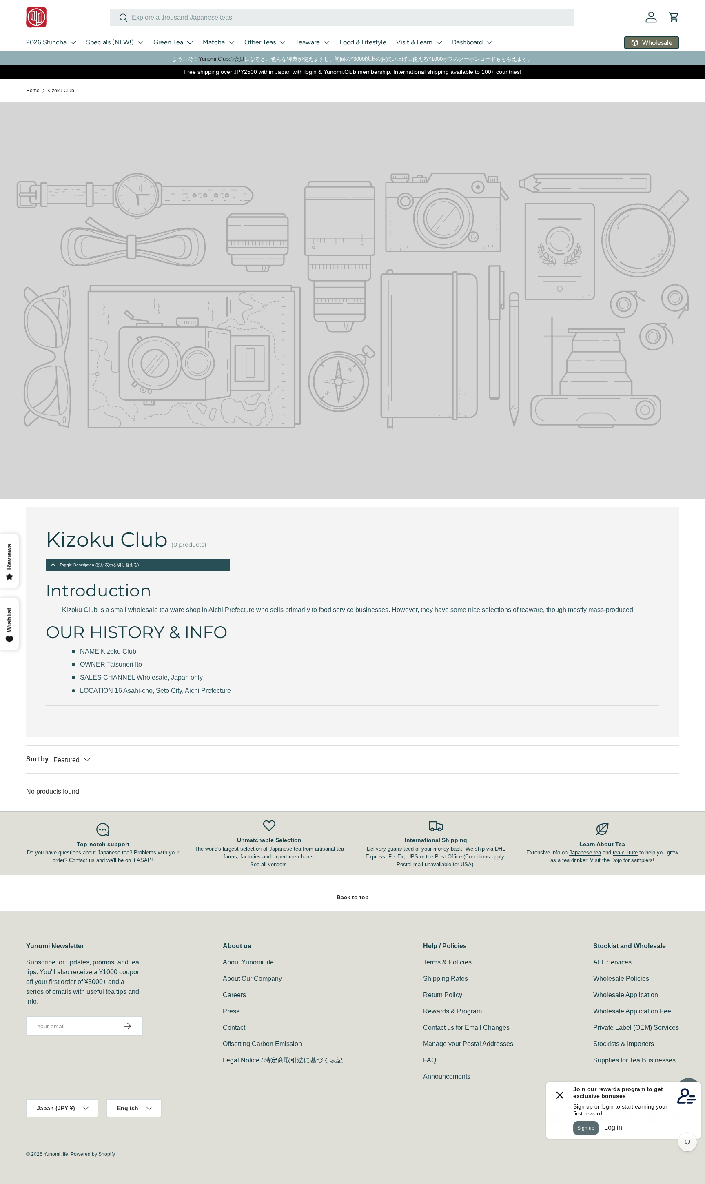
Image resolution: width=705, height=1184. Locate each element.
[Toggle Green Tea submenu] (190, 42)
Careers (234, 994)
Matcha (214, 42)
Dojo (616, 860)
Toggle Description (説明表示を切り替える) (99, 565)
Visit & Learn (414, 42)
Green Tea (168, 42)
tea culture (625, 852)
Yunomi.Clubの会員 (221, 59)
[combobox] (342, 17)
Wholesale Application (625, 994)
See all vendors (268, 864)
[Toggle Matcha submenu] (231, 42)
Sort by (37, 759)
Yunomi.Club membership (357, 72)
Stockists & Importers (623, 1043)
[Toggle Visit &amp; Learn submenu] (439, 42)
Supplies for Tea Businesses (634, 1060)
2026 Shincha (46, 42)
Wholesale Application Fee (632, 1011)
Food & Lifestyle (362, 42)
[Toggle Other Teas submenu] (282, 42)
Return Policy (442, 994)
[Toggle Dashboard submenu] (489, 42)
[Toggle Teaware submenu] (326, 42)
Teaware (307, 42)
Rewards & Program (452, 1011)
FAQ (429, 1060)
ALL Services (612, 962)
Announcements (446, 1076)
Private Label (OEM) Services (636, 1027)
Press (231, 1011)
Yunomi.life (56, 1154)
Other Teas (260, 42)
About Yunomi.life (248, 962)
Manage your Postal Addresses (468, 1043)
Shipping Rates (445, 978)
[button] (674, 17)
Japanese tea (585, 852)
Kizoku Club (60, 90)
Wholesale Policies (621, 978)
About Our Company (252, 978)
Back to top (353, 897)
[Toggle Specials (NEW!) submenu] (140, 42)
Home (33, 90)
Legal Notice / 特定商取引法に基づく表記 (283, 1060)
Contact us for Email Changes (466, 1027)
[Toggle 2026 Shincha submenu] (73, 42)
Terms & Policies (447, 962)
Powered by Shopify (93, 1154)
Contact (234, 1027)
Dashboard (467, 42)
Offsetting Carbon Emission (262, 1043)
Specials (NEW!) (110, 42)
